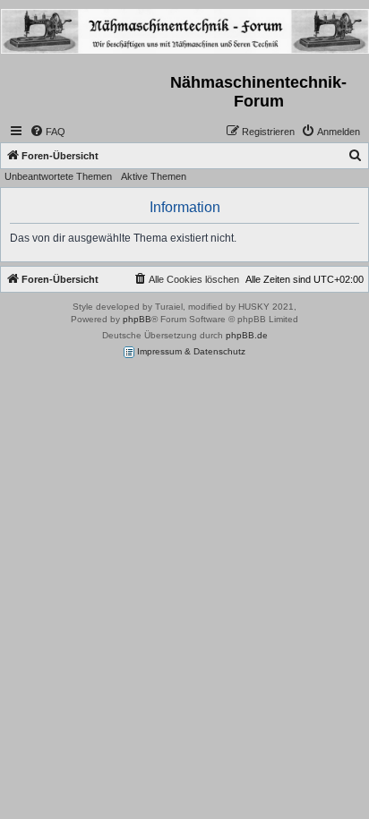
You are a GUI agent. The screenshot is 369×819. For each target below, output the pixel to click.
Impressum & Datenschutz (189, 351)
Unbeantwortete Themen (58, 176)
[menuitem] (47, 131)
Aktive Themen (153, 176)
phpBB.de (247, 335)
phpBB (137, 319)
